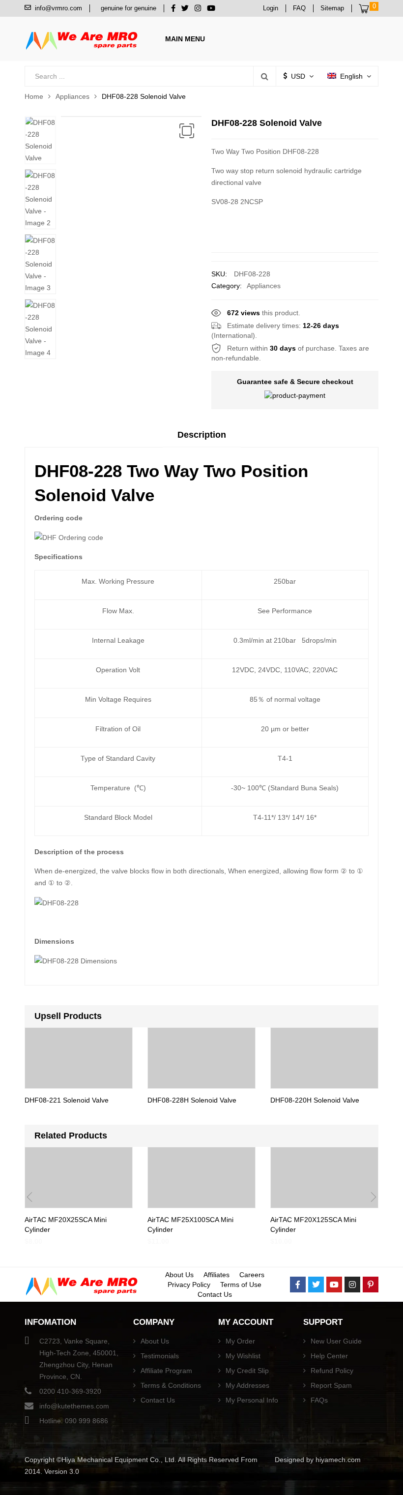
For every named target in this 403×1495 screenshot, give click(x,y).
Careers (251, 1275)
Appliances (72, 96)
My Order (240, 1341)
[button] (186, 130)
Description (201, 435)
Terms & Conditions (171, 1385)
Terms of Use (240, 1284)
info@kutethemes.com (74, 1406)
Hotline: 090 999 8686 (73, 1421)
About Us (179, 1275)
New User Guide (336, 1341)
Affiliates (216, 1275)
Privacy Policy (189, 1284)
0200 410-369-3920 (70, 1391)
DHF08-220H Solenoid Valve (314, 1100)
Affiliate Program (166, 1371)
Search (264, 76)
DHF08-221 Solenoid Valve (67, 1100)
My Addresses (247, 1385)
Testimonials (160, 1356)
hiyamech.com (338, 1460)
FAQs (319, 1400)
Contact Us (215, 1294)
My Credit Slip (247, 1371)
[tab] (202, 438)
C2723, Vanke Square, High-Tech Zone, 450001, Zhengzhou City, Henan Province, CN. (78, 1358)
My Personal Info (252, 1400)
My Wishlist (243, 1356)
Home (34, 96)
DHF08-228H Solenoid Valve (191, 1100)
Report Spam (331, 1385)
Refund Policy (332, 1371)
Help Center (329, 1356)
